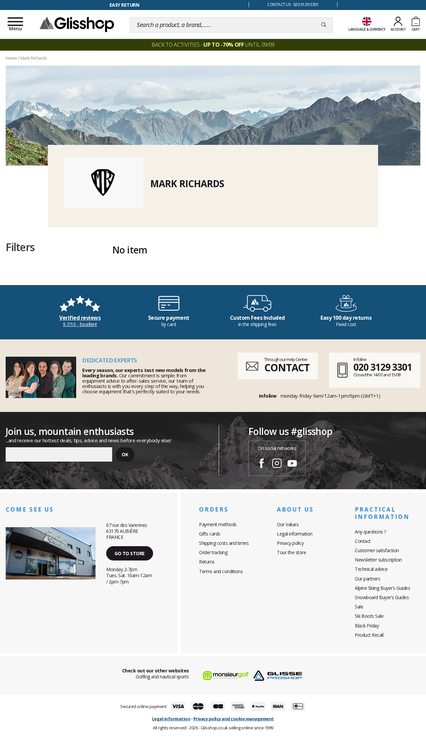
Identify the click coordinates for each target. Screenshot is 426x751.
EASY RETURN (124, 5)
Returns (207, 562)
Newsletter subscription (378, 560)
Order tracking (213, 552)
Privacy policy (290, 543)
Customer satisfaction (377, 550)
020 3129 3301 (382, 367)
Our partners (367, 578)
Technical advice (371, 569)
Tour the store (291, 552)
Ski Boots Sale (369, 616)
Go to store (129, 553)
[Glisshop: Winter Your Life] (77, 24)
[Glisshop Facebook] (261, 464)
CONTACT (287, 367)
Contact (363, 541)
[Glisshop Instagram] (277, 464)
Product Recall (369, 635)
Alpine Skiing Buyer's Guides (382, 588)
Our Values (288, 524)
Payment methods (218, 524)
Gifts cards (209, 534)
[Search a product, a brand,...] (323, 25)
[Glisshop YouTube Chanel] (292, 464)
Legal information (295, 534)
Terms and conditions (221, 571)
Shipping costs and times (224, 543)
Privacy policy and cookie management (233, 719)
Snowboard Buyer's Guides (382, 597)
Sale (359, 606)
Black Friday (367, 625)
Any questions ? (370, 532)
